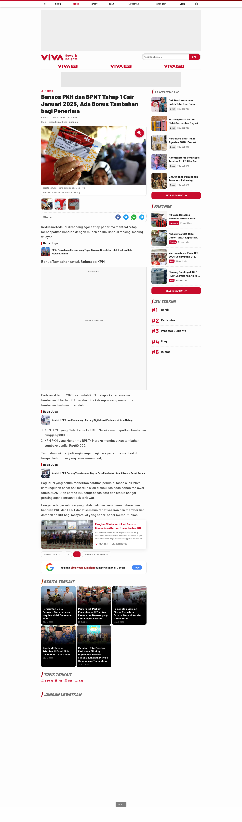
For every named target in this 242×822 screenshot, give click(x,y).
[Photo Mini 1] (47, 204)
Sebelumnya (52, 554)
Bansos (49, 680)
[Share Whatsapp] (134, 217)
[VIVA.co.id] (61, 56)
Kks (81, 680)
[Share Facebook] (118, 217)
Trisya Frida (54, 122)
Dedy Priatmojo (70, 122)
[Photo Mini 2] (60, 204)
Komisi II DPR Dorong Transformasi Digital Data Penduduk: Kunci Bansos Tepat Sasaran (99, 473)
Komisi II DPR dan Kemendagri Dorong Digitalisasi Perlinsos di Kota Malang (92, 420)
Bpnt (71, 680)
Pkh (61, 680)
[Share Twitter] (126, 217)
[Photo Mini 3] (74, 204)
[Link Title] (159, 104)
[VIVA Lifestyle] (121, 66)
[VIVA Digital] (67, 66)
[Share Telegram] (142, 217)
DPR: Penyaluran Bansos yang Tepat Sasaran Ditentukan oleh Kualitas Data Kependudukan (92, 252)
